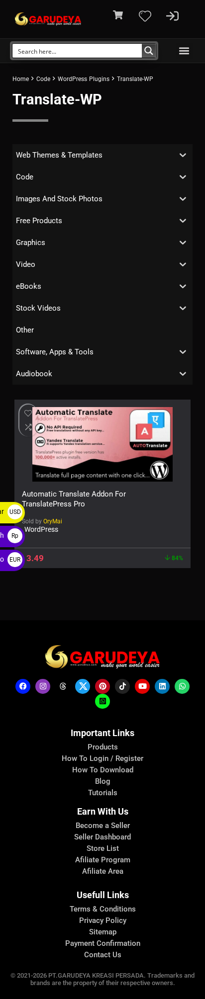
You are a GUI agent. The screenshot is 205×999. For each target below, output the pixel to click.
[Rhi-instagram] (42, 686)
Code (43, 79)
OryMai (52, 521)
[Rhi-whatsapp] (182, 686)
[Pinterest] (102, 686)
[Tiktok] (122, 686)
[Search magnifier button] (149, 51)
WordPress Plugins (83, 79)
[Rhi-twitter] (82, 686)
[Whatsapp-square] (102, 701)
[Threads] (62, 686)
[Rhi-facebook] (22, 686)
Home (20, 79)
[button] (184, 51)
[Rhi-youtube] (142, 686)
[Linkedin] (162, 686)
